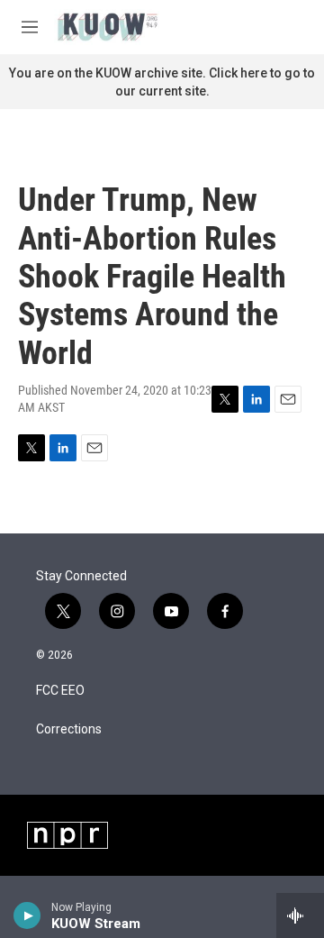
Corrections (69, 729)
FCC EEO (60, 690)
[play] (27, 915)
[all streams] (300, 915)
